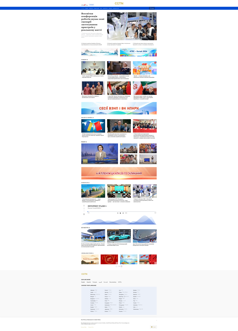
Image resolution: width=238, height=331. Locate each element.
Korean (108, 311)
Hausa (107, 296)
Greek (108, 294)
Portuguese (123, 305)
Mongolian (123, 294)
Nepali (121, 298)
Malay (123, 292)
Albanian (93, 290)
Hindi (107, 300)
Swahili (136, 296)
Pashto (121, 307)
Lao (121, 290)
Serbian (136, 290)
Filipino (93, 311)
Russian (122, 311)
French (108, 290)
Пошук (152, 8)
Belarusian (95, 294)
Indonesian (110, 305)
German (108, 292)
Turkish (136, 303)
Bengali (93, 296)
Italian (108, 307)
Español (89, 282)
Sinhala (136, 292)
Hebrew (108, 298)
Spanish (136, 294)
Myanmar (124, 296)
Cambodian (93, 300)
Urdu (135, 307)
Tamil (135, 298)
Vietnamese (138, 309)
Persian (122, 300)
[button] (121, 266)
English (83, 282)
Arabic (93, 292)
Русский (106, 282)
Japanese (108, 309)
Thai (135, 300)
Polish (122, 303)
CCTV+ (120, 282)
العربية (100, 282)
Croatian (94, 303)
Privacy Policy (83, 327)
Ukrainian (137, 305)
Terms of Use (91, 327)
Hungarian (109, 303)
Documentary (113, 282)
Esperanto (94, 309)
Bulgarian (94, 298)
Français (95, 282)
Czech (93, 305)
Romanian (123, 309)
